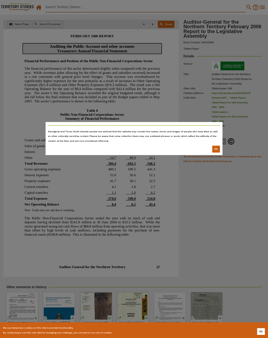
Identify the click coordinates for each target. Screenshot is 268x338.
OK (216, 149)
